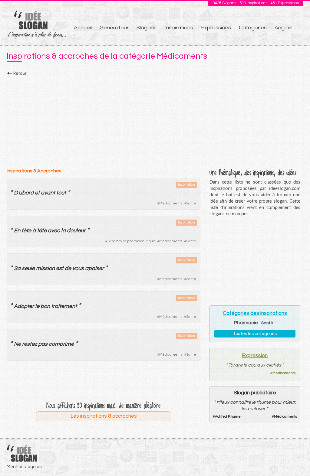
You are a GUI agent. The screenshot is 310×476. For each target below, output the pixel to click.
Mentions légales (24, 467)
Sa (17, 268)
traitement (64, 306)
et (37, 193)
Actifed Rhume (228, 417)
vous (78, 268)
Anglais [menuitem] (283, 28)
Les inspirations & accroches (104, 416)
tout (61, 193)
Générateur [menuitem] (114, 28)
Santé (191, 203)
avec (54, 230)
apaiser (94, 268)
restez (29, 344)
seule (28, 268)
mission (45, 268)
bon (45, 306)
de (68, 268)
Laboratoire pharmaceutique (131, 241)
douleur (76, 230)
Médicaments (170, 203)
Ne (17, 344)
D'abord (24, 193)
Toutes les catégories (255, 333)
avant (48, 193)
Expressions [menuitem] (216, 28)
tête (26, 230)
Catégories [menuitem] (253, 28)
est (60, 268)
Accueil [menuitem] (83, 28)
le (37, 306)
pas (43, 344)
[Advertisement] (155, 120)
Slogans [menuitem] (147, 28)
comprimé (61, 344)
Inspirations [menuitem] (178, 28)
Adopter (24, 306)
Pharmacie (246, 322)
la (63, 230)
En (17, 230)
